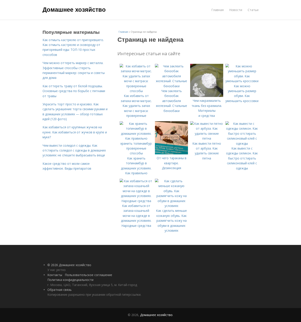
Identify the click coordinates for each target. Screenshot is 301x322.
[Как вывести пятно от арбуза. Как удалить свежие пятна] (206, 138)
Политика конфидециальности (70, 280)
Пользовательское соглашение (88, 275)
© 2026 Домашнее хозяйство (69, 265)
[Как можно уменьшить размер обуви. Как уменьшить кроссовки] (241, 81)
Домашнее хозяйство (74, 9)
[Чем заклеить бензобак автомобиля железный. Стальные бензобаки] (171, 86)
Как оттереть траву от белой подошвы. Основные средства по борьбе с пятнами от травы (74, 91)
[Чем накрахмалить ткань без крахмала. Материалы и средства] (206, 96)
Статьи (253, 10)
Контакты (54, 275)
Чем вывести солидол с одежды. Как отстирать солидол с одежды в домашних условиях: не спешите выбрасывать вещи (74, 150)
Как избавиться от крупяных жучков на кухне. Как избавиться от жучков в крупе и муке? (75, 132)
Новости (235, 10)
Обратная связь (59, 290)
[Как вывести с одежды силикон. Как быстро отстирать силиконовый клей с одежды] (241, 143)
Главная (217, 10)
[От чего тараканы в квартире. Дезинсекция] (171, 153)
